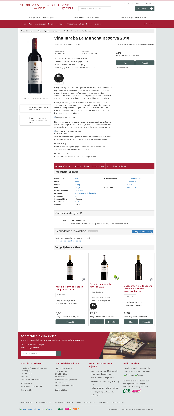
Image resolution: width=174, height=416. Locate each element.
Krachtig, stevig (97, 292)
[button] (59, 78)
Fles (125, 63)
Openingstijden (27, 390)
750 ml (77, 202)
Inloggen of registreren (28, 402)
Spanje (46, 31)
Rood (66, 31)
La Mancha (56, 31)
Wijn (30, 24)
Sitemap (79, 402)
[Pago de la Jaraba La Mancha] (104, 267)
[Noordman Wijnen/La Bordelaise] (48, 7)
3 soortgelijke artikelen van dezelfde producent (136, 44)
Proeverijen (72, 24)
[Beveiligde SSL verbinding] (137, 391)
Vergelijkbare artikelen (116, 166)
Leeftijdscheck (89, 402)
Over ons (99, 24)
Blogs (81, 24)
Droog (77, 184)
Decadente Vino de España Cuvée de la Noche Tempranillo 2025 (138, 289)
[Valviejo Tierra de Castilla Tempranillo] (70, 267)
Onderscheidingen (81, 166)
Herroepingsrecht (117, 402)
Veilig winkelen (59, 402)
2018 (76, 196)
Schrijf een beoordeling (143, 231)
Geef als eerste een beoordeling (68, 241)
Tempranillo (131, 182)
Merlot (129, 184)
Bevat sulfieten (132, 187)
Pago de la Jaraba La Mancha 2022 (101, 285)
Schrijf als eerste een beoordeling (67, 44)
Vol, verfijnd (61, 295)
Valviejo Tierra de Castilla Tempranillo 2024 (69, 288)
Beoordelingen (98, 166)
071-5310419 (128, 3)
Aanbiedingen (40, 24)
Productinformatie (63, 166)
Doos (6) (144, 63)
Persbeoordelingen (56, 24)
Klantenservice (149, 3)
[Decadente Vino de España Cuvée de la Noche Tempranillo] (138, 267)
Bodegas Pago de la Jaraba (85, 193)
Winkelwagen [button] (145, 8)
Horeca (89, 24)
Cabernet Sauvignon (135, 179)
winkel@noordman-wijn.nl (31, 386)
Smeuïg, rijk (130, 297)
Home (23, 24)
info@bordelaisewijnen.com (66, 379)
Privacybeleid (103, 402)
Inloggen (139, 3)
